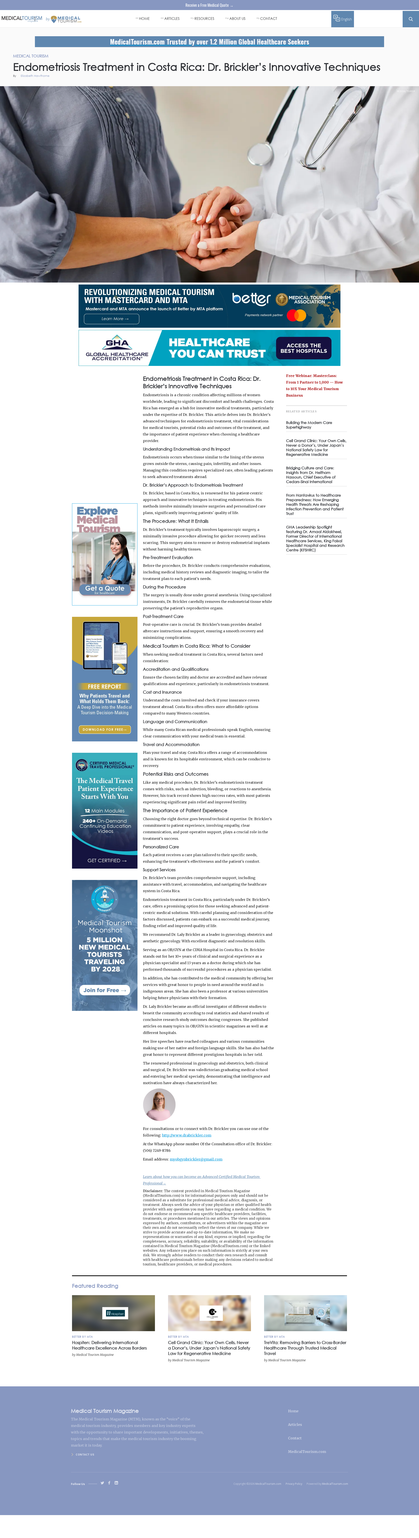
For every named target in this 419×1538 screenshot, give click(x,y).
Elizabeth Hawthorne (35, 76)
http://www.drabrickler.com (186, 1135)
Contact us (85, 1454)
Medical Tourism (406, 91)
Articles (295, 1424)
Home (293, 1411)
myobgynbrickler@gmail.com (196, 1159)
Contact (295, 1438)
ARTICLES (172, 18)
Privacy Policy (294, 1484)
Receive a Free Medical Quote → (209, 5)
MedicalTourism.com (307, 1451)
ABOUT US (237, 18)
